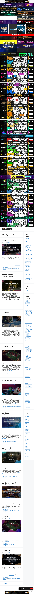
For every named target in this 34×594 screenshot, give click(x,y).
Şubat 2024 (27, 440)
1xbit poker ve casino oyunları (11, 406)
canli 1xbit (27, 393)
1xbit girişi (27, 330)
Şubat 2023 (27, 457)
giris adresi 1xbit (28, 397)
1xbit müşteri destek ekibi (28, 348)
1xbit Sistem (6, 517)
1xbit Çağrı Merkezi (28, 254)
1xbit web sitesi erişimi (17, 578)
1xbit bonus (30, 310)
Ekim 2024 (27, 429)
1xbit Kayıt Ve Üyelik (28, 279)
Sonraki (5, 583)
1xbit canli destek (5, 578)
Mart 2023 (27, 456)
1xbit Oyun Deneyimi (28, 278)
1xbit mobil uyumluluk (6, 268)
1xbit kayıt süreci (8, 339)
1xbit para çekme (28, 357)
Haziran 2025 (27, 420)
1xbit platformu (27, 358)
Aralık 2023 (27, 443)
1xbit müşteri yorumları (16, 510)
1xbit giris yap (4, 406)
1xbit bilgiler (26, 310)
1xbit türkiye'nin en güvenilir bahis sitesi (28, 378)
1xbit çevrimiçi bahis (28, 386)
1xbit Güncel (27, 333)
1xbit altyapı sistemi (27, 302)
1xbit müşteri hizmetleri (28, 349)
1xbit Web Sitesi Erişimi (9, 551)
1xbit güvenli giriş (10, 476)
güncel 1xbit (27, 400)
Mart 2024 (27, 439)
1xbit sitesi (8, 441)
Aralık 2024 (27, 426)
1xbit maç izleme (28, 346)
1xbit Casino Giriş (28, 261)
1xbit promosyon (28, 360)
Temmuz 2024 (27, 433)
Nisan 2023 (27, 454)
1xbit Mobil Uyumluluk (9, 241)
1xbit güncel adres (27, 334)
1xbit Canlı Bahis (27, 315)
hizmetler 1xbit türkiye (27, 401)
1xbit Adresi (27, 238)
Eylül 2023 (27, 447)
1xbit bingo (4, 339)
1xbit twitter (8, 544)
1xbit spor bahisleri (28, 369)
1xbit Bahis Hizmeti (28, 258)
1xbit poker (26, 359)
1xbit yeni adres (28, 379)
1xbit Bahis (27, 305)
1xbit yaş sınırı (12, 544)
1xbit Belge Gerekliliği (9, 483)
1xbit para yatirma (27, 356)
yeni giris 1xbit (27, 407)
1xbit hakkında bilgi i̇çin (27, 338)
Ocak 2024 (27, 442)
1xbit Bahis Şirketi (28, 247)
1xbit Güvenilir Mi (28, 336)
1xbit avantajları (27, 303)
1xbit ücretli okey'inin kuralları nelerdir (28, 387)
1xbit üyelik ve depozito (16, 268)
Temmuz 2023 (27, 450)
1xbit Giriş (27, 239)
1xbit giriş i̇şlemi (5, 373)
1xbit (26, 241)
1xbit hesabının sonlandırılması (28, 339)
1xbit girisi (26, 324)
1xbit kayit (8, 373)
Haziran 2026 (27, 416)
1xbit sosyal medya (28, 368)
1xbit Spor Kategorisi (28, 281)
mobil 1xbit (27, 404)
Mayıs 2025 (27, 422)
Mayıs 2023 (27, 453)
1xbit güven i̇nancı (27, 337)
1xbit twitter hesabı (27, 377)
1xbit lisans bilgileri (13, 373)
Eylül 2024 (27, 430)
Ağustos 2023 (27, 449)
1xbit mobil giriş (27, 347)
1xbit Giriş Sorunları (28, 266)
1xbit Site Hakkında (28, 250)
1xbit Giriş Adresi (28, 329)
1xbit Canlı (27, 314)
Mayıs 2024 (27, 436)
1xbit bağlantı (4, 441)
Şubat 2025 (27, 423)
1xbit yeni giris (27, 383)
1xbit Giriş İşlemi (7, 346)
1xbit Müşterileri (28, 249)
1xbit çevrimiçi (27, 385)
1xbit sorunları (26, 367)
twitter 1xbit (27, 406)
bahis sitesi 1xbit (27, 392)
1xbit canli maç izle (28, 312)
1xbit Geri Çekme (7, 448)
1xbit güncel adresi (27, 335)
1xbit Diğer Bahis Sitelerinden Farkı (7, 275)
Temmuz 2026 (27, 415)
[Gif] (17, 95)
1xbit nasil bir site (15, 476)
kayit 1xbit (27, 402)
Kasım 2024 (27, 427)
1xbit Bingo (5, 312)
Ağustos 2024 (27, 432)
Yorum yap (4, 269)
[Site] (17, 58)
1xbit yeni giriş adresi (13, 441)
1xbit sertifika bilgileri (11, 578)
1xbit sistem (4, 544)
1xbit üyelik (12, 339)
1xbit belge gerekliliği (5, 510)
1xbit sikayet (10, 268)
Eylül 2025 (27, 419)
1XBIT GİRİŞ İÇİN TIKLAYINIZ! (17, 34)
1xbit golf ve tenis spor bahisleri (27, 332)
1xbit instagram (28, 340)
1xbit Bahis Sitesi (28, 306)
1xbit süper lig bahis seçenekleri (27, 370)
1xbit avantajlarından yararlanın (28, 304)
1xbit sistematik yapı (18, 406)
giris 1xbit (26, 396)
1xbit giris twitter (27, 325)
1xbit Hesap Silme (28, 262)
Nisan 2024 (27, 437)
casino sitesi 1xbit (27, 395)
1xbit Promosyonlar (5, 267)
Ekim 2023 (27, 446)
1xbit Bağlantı (6, 413)
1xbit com (27, 323)
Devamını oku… (17, 265)
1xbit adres (26, 300)
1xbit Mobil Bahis (28, 259)
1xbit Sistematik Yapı (9, 380)
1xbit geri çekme (5, 476)
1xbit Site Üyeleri (28, 274)
